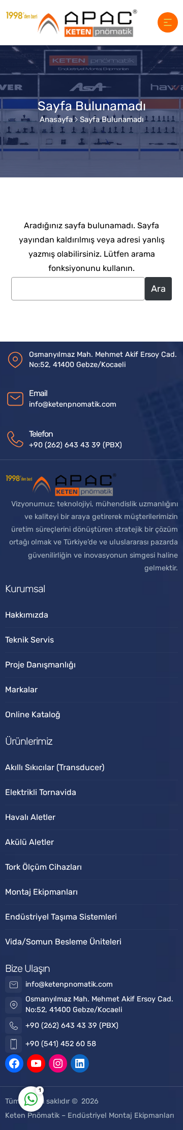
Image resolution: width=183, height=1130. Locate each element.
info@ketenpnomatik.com (72, 404)
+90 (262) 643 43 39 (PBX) (75, 445)
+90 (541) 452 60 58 (60, 1044)
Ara (158, 288)
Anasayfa (56, 119)
